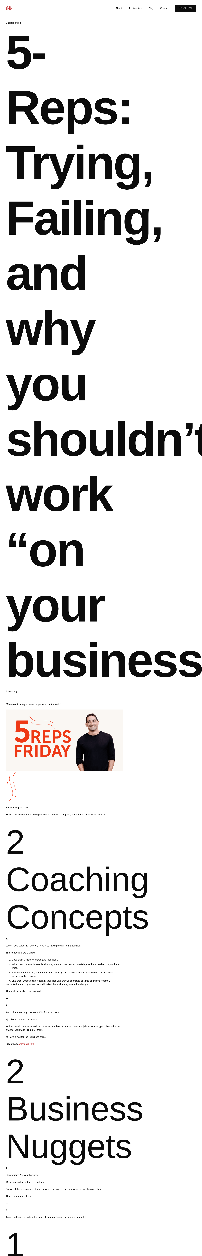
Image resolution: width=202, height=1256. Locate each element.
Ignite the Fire (26, 1044)
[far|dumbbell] (10, 8)
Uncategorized (13, 23)
